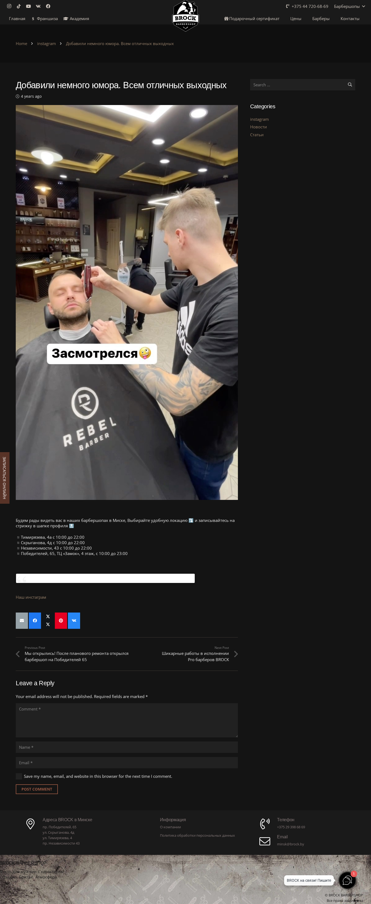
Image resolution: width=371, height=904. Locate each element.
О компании (170, 826)
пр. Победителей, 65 (59, 826)
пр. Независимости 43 (61, 843)
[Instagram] (10, 6)
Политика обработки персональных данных (197, 835)
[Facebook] (49, 6)
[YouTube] (30, 6)
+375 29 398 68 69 (291, 826)
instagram (259, 119)
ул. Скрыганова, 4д (58, 832)
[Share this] (35, 621)
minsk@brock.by (290, 844)
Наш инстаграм (31, 597)
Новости (258, 126)
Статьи (257, 134)
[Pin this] (61, 621)
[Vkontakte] (40, 6)
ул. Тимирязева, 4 (57, 837)
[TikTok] (20, 6)
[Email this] (22, 621)
